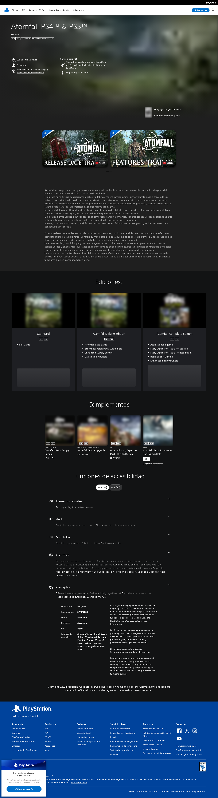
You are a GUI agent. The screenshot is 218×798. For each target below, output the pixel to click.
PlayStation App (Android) (188, 750)
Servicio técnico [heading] (119, 724)
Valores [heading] (81, 724)
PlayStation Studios (21, 737)
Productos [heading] (50, 724)
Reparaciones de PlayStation (124, 741)
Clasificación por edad (154, 740)
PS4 (46, 733)
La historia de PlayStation (24, 750)
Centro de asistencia (120, 728)
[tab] (102, 487)
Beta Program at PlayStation (189, 754)
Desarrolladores (150, 749)
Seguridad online (85, 737)
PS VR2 (48, 737)
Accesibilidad (84, 733)
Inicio (14, 716)
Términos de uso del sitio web (175, 791)
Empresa (16, 745)
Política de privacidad (147, 791)
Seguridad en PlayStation (122, 733)
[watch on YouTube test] (100, 163)
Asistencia (77, 10)
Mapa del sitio (199, 791)
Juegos (32, 10)
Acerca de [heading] (17, 724)
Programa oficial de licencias (157, 753)
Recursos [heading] (148, 724)
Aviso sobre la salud (153, 744)
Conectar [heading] (181, 724)
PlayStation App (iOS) (186, 745)
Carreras (16, 733)
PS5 (23, 10)
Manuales (115, 754)
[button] (30, 72)
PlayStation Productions (23, 741)
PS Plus (42, 10)
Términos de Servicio (153, 728)
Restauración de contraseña (123, 745)
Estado (113, 737)
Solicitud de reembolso (121, 750)
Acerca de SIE (18, 728)
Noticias (65, 10)
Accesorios (54, 10)
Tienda (15, 10)
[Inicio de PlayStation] (6, 10)
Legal (132, 791)
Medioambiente (85, 728)
